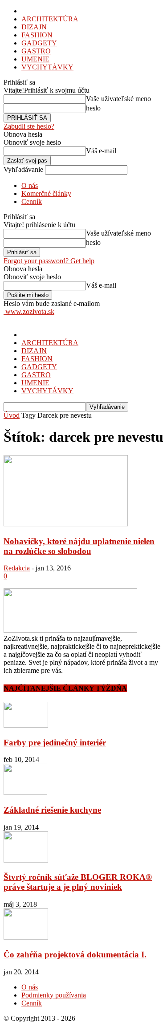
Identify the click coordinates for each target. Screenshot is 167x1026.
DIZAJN (34, 27)
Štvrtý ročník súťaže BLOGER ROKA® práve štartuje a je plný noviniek (78, 882)
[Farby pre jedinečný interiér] (26, 725)
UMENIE (35, 59)
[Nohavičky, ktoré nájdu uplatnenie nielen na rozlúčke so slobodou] (66, 524)
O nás (29, 185)
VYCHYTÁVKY (47, 67)
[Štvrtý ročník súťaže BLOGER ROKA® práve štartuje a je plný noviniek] (26, 860)
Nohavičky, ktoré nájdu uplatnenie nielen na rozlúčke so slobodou (79, 546)
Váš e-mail (101, 151)
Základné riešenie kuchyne (52, 809)
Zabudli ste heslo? (29, 126)
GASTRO (36, 51)
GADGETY (39, 43)
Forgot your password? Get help (49, 261)
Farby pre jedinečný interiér (55, 742)
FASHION (37, 35)
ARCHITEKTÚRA (49, 19)
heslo (93, 108)
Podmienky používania (53, 995)
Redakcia (17, 568)
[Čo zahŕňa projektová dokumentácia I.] (26, 937)
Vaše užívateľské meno (118, 98)
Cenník (31, 201)
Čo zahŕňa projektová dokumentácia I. (75, 954)
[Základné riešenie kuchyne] (25, 792)
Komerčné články (46, 193)
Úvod (12, 415)
